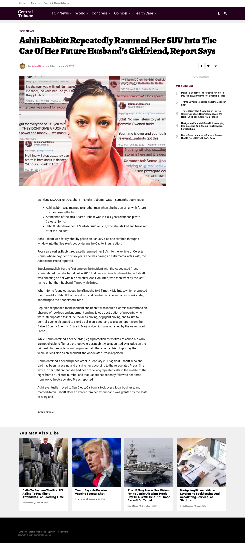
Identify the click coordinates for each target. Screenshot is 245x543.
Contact (23, 3)
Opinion (120, 13)
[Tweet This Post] (208, 66)
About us (35, 3)
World (80, 13)
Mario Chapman (186, 506)
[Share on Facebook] (201, 66)
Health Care (143, 13)
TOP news (60, 13)
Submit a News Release (56, 3)
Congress (100, 13)
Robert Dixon (38, 66)
